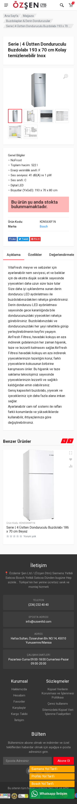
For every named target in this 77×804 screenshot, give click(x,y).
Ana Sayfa (11, 15)
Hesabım (19, 695)
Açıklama (14, 255)
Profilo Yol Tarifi (42, 776)
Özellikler (35, 255)
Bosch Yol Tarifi (42, 784)
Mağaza (28, 15)
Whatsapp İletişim (53, 793)
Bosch (44, 226)
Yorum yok (30, 536)
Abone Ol (63, 761)
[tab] (13, 254)
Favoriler (19, 701)
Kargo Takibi (19, 714)
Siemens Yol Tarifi (44, 769)
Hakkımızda (19, 689)
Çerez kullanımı (58, 703)
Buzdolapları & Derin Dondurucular (28, 21)
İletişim (19, 720)
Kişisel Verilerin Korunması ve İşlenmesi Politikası (58, 693)
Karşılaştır (19, 708)
